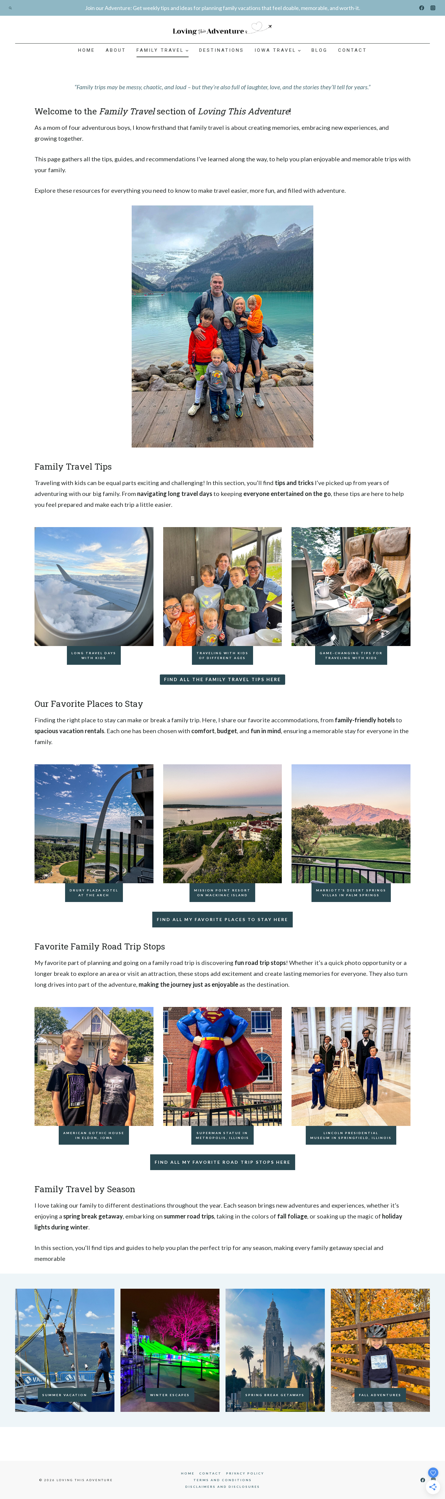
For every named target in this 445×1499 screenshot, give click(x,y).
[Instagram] (433, 8)
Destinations (221, 50)
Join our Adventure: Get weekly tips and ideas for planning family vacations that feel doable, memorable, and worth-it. (222, 8)
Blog (320, 50)
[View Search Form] (10, 8)
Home (86, 50)
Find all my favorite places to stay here (222, 919)
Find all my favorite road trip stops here (223, 1162)
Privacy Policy (245, 1473)
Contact (352, 50)
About (116, 50)
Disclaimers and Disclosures (222, 1486)
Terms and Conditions (222, 1480)
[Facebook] (422, 8)
